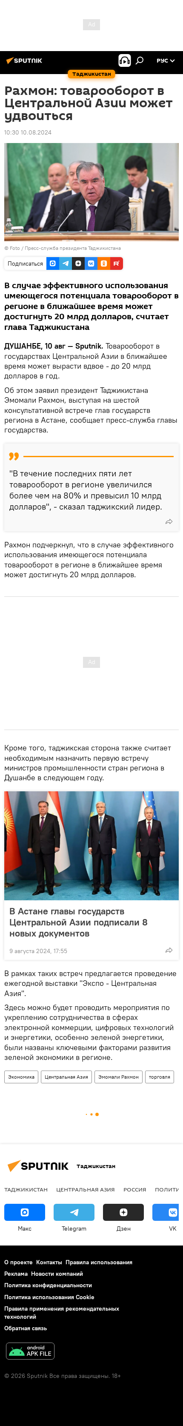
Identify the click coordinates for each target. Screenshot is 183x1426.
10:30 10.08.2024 (27, 132)
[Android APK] (30, 1352)
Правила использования (99, 1262)
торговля (159, 1077)
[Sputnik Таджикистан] (25, 64)
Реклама (16, 1273)
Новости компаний (57, 1273)
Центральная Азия (66, 1077)
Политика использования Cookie (49, 1297)
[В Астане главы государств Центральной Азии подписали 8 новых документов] (91, 845)
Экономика (21, 1077)
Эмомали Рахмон (118, 1077)
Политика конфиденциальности (48, 1285)
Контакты (49, 1262)
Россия (134, 1189)
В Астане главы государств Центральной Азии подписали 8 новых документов (78, 922)
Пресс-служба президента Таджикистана (73, 248)
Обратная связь (25, 1328)
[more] (168, 521)
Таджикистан (26, 1189)
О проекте (18, 1262)
